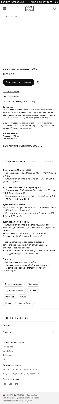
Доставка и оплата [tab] (15, 161)
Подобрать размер (11, 91)
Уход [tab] (34, 161)
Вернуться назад (10, 16)
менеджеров (9, 270)
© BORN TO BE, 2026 (15, 395)
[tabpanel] (29, 220)
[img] (29, 8)
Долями (9, 265)
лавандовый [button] (14, 96)
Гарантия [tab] (48, 161)
